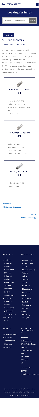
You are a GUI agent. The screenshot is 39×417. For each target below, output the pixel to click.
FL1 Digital (26, 392)
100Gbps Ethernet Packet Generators (9, 303)
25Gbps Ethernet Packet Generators (9, 277)
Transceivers (9, 341)
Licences (8, 344)
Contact (7, 347)
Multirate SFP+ (8, 319)
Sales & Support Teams (25, 279)
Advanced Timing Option (10, 312)
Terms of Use (19, 395)
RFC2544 (26, 286)
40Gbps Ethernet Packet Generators (9, 290)
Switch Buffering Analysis (26, 314)
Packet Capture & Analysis (26, 305)
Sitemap (26, 395)
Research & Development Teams (27, 263)
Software (8, 337)
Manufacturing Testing (28, 271)
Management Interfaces (27, 290)
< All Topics (8, 35)
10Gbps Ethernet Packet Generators (9, 265)
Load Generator (26, 297)
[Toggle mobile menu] (37, 4)
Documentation (10, 334)
